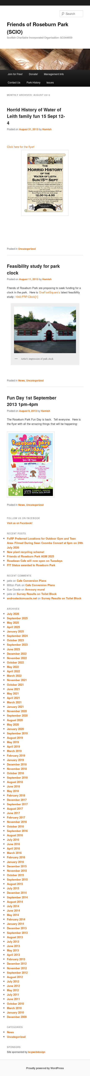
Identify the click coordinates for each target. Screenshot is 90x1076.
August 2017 (15, 809)
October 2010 (15, 1004)
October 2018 (15, 773)
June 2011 (13, 999)
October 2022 (15, 662)
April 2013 (13, 955)
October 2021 (15, 685)
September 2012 (17, 973)
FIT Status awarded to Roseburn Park (31, 565)
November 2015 (17, 871)
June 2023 (13, 649)
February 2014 (16, 919)
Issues (50, 82)
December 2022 (17, 654)
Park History (33, 82)
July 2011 (13, 995)
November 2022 (17, 658)
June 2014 (13, 910)
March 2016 (14, 853)
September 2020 (17, 715)
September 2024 (17, 636)
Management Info (54, 74)
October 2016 (15, 826)
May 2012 (13, 990)
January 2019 (15, 760)
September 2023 (17, 645)
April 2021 (13, 698)
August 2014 (15, 902)
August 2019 (15, 738)
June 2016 (13, 844)
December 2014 (17, 893)
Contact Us (14, 82)
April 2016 (13, 848)
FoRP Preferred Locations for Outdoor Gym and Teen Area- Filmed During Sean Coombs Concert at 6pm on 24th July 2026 (45, 542)
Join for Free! (15, 74)
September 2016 (17, 831)
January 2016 (15, 862)
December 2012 (17, 963)
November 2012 (17, 968)
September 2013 (17, 933)
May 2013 (13, 950)
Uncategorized (27, 249)
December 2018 (17, 764)
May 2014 (13, 915)
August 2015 (15, 884)
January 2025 (15, 631)
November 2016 (17, 822)
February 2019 (16, 755)
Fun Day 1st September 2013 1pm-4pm (31, 400)
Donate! (33, 74)
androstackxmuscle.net (22, 598)
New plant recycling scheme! (25, 552)
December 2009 (17, 1017)
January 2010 (15, 1012)
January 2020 (15, 729)
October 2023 (15, 640)
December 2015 (17, 866)
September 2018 (17, 777)
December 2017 (17, 800)
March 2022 (14, 676)
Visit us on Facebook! (19, 523)
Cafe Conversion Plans (31, 581)
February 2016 (16, 857)
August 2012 (15, 977)
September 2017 (17, 804)
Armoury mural (35, 589)
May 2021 (13, 693)
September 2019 (17, 733)
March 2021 (14, 702)
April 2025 (13, 627)
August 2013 (15, 937)
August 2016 (15, 835)
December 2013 (17, 928)
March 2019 (14, 751)
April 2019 (13, 746)
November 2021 (17, 680)
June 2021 (13, 689)
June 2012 (13, 986)
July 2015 (13, 888)
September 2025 (17, 618)
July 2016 (13, 840)
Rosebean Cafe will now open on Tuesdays (34, 561)
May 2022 (13, 667)
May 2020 (13, 724)
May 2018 (13, 791)
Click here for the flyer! (21, 147)
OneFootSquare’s (50, 292)
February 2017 (16, 817)
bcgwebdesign (36, 1052)
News (21, 380)
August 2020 (15, 720)
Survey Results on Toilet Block (37, 594)
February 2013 (16, 959)
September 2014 (17, 897)
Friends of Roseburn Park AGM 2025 (30, 556)
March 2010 (14, 1008)
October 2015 (15, 875)
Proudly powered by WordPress (45, 1068)
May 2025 (13, 623)
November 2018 (17, 769)
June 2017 (13, 813)
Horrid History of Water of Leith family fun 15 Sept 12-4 (36, 116)
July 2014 (13, 906)
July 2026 (13, 614)
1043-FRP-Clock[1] (26, 297)
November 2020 (17, 711)
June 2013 (13, 946)
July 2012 (13, 981)
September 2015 (17, 879)
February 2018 (16, 795)
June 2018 (13, 786)
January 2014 (15, 924)
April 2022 (13, 671)
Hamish (46, 129)
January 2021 (15, 707)
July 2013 (13, 941)
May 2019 (13, 742)
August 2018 (15, 782)
